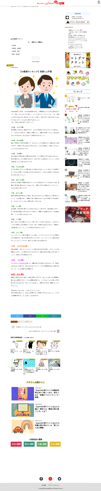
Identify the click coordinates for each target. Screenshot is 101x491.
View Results (35, 61)
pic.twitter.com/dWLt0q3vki (75, 44)
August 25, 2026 (78, 47)
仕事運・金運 (16, 51)
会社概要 (44, 485)
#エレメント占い (78, 40)
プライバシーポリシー (53, 485)
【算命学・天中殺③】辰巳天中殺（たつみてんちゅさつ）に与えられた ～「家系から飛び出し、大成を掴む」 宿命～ (84, 151)
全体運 (14, 45)
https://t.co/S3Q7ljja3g (74, 39)
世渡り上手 (29, 321)
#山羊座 (72, 40)
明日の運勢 (29, 444)
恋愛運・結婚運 (16, 48)
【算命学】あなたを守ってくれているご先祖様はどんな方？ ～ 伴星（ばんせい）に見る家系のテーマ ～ (84, 141)
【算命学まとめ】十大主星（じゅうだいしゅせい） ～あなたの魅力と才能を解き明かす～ (84, 130)
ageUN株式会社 (49, 488)
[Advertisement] (36, 23)
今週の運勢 (42, 444)
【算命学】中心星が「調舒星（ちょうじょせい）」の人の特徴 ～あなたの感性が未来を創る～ (84, 199)
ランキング (14, 321)
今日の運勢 (16, 444)
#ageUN (72, 42)
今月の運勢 (55, 444)
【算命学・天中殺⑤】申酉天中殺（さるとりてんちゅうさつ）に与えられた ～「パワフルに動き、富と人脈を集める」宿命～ (84, 119)
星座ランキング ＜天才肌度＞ (84, 98)
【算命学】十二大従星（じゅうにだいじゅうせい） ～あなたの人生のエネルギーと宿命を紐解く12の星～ (84, 163)
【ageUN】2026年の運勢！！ (83, 108)
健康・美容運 (16, 54)
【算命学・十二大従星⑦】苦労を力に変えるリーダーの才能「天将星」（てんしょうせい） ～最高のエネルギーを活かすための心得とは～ (84, 187)
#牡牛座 (82, 39)
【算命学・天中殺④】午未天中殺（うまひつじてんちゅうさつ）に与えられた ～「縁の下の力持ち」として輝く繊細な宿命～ (84, 174)
